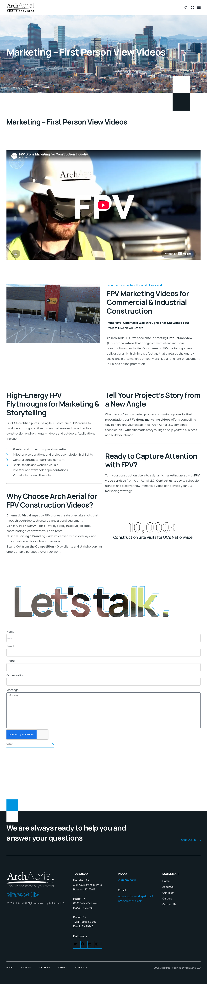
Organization (15, 675)
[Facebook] (82, 945)
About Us (168, 887)
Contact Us (169, 904)
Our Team (168, 892)
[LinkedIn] (90, 945)
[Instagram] (97, 945)
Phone (11, 661)
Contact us (188, 840)
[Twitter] (75, 945)
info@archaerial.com (130, 901)
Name (10, 631)
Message (12, 690)
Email (10, 646)
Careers (167, 898)
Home (166, 881)
